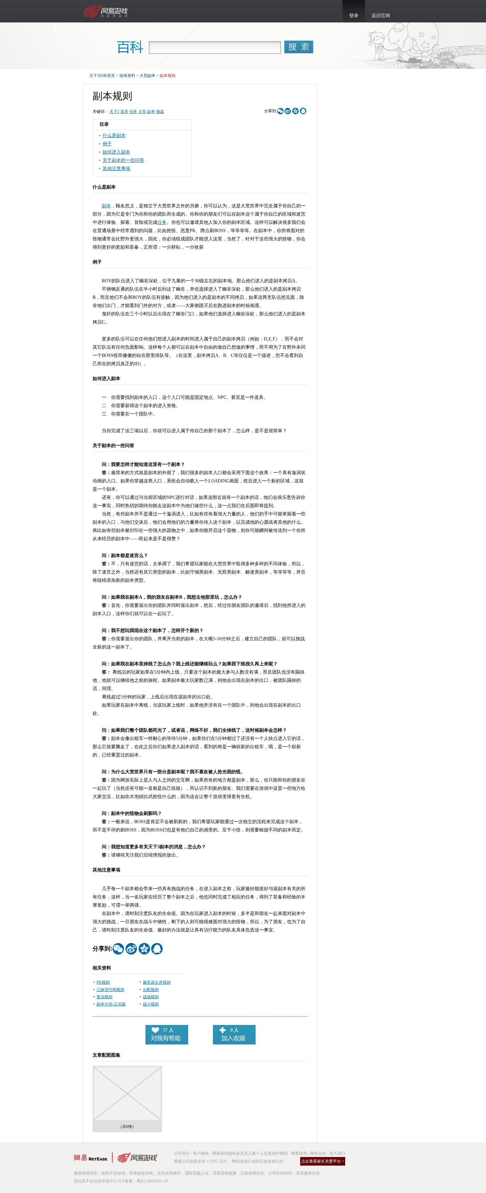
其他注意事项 (116, 168)
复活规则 (104, 997)
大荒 (142, 111)
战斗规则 (151, 1004)
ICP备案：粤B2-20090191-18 (143, 1181)
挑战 (160, 111)
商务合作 (318, 1153)
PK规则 (103, 982)
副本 (151, 111)
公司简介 (182, 1153)
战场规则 (151, 997)
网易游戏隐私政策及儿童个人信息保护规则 (250, 1153)
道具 (124, 111)
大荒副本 (147, 75)
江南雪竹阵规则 (110, 989)
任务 (133, 111)
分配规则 (151, 989)
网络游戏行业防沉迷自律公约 (257, 1161)
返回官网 (381, 15)
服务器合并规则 (157, 982)
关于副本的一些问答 (123, 160)
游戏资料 (127, 75)
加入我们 (337, 1153)
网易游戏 (299, 1153)
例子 (107, 143)
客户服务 (201, 1153)
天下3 (114, 111)
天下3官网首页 (107, 11)
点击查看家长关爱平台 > (322, 1161)
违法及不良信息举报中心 (95, 1181)
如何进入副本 (116, 152)
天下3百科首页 (102, 75)
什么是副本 (114, 135)
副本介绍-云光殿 (111, 1004)
